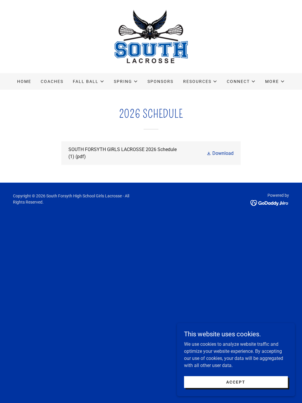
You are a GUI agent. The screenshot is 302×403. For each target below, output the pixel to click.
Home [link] (24, 81)
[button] (88, 81)
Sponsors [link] (160, 81)
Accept (235, 381)
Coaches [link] (52, 81)
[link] (151, 36)
